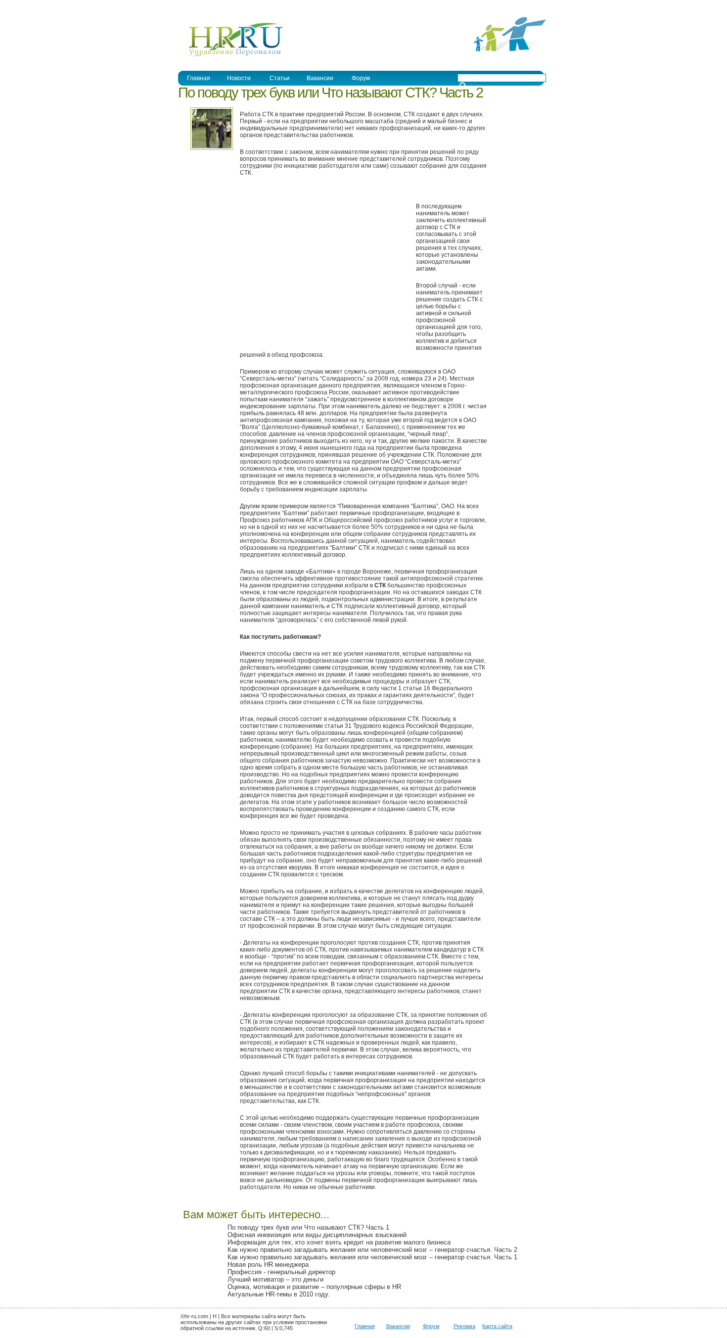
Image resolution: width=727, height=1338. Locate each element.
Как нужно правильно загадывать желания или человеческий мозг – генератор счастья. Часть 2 (372, 1249)
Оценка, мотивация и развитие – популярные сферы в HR (314, 1286)
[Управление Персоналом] (230, 56)
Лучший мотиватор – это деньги (275, 1279)
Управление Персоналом (215, 6)
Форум (361, 78)
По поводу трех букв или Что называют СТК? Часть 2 (330, 92)
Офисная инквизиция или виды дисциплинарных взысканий (317, 1235)
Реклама (464, 1326)
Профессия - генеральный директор (281, 1272)
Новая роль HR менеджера (268, 1264)
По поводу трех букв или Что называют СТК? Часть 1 (308, 1227)
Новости (239, 78)
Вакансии (320, 78)
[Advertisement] (323, 267)
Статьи (280, 78)
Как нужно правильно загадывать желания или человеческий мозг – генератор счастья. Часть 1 (372, 1257)
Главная (198, 78)
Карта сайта (497, 1326)
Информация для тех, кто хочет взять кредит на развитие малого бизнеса (339, 1242)
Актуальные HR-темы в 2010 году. (278, 1294)
